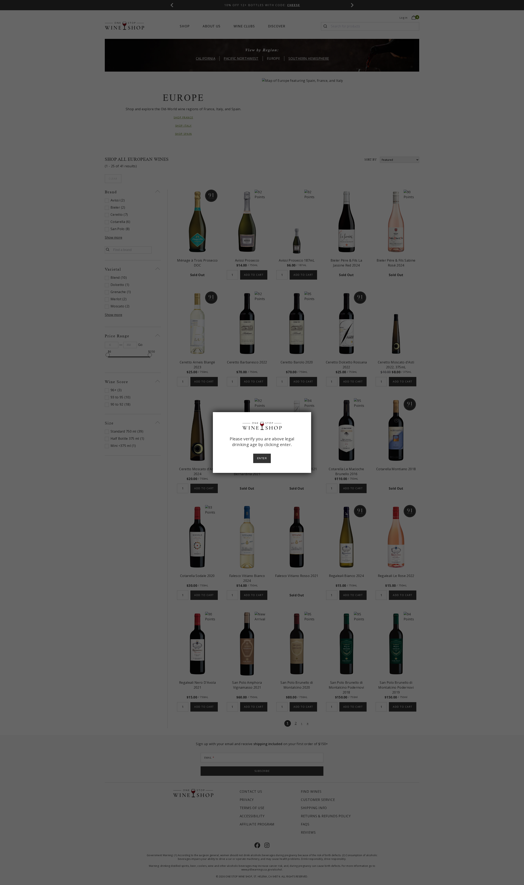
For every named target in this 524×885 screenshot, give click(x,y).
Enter (262, 458)
